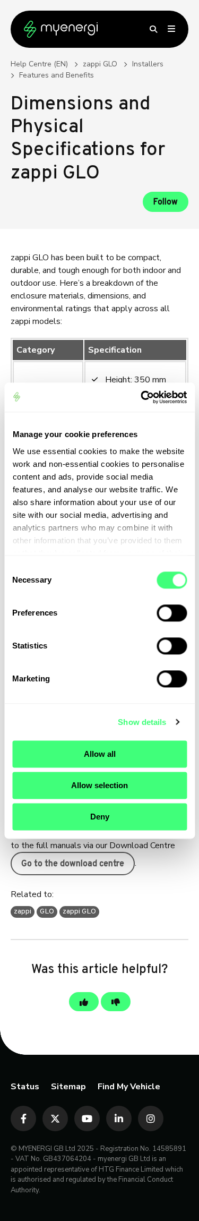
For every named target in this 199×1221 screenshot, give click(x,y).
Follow (165, 202)
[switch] (172, 612)
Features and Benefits (56, 75)
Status (25, 1086)
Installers (147, 64)
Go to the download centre (72, 864)
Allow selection (99, 785)
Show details (142, 722)
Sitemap (68, 1086)
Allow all (100, 753)
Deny (99, 816)
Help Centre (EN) (39, 64)
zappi (22, 911)
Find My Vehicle (129, 1086)
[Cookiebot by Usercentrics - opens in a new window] (142, 397)
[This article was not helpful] (116, 1001)
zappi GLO (100, 64)
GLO (47, 911)
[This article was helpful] (84, 1001)
